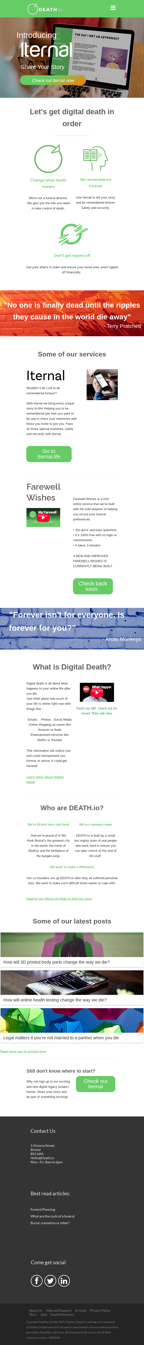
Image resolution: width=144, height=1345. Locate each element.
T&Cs (33, 1314)
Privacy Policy (100, 1310)
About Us (36, 1310)
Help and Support (59, 1310)
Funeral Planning (43, 1209)
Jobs (43, 1314)
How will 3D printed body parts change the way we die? (56, 962)
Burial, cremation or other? (50, 1223)
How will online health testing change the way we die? (55, 1000)
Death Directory (62, 1314)
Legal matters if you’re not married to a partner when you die (61, 1037)
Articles (80, 1310)
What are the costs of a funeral (53, 1216)
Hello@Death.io (42, 1158)
